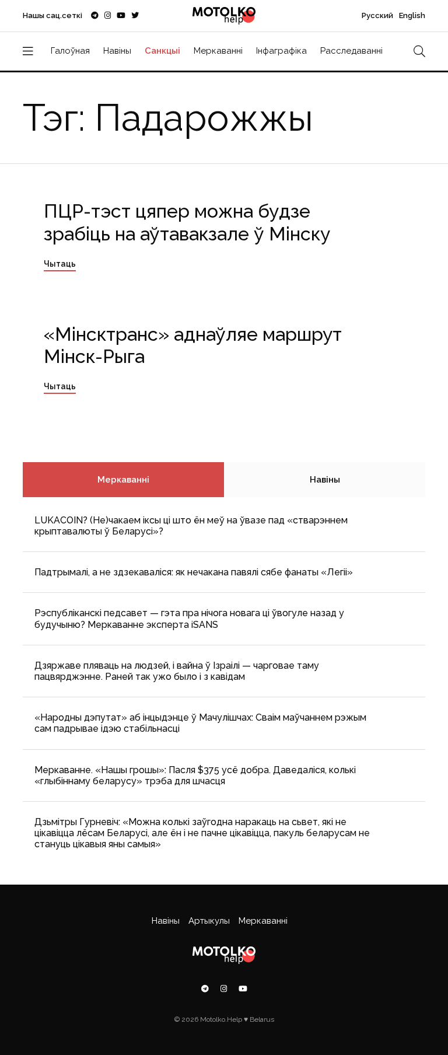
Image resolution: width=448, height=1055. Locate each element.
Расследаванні (351, 51)
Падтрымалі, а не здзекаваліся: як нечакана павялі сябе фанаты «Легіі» (193, 572)
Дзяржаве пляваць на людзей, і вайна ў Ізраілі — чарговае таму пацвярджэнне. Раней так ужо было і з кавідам (176, 671)
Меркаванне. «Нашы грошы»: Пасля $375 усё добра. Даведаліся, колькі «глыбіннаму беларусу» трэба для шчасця (195, 775)
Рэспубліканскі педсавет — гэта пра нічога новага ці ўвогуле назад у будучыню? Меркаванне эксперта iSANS (189, 618)
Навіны (117, 51)
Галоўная (70, 51)
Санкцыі (162, 51)
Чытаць (60, 263)
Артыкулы (209, 921)
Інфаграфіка (281, 51)
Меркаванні (218, 51)
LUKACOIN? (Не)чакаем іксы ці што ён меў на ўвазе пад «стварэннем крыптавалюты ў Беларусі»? (191, 526)
